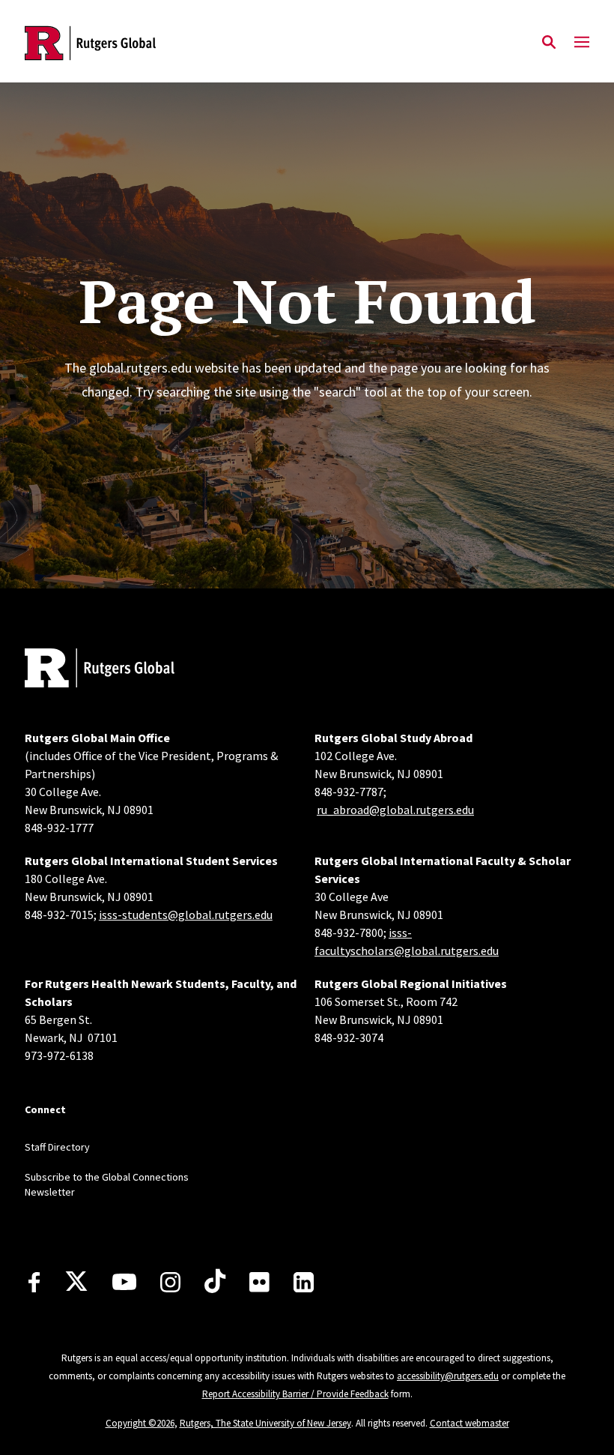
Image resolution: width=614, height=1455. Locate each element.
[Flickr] (259, 1282)
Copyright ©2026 (140, 1423)
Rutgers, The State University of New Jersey (265, 1423)
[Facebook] (34, 1282)
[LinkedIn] (304, 1282)
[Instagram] (170, 1282)
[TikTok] (214, 1282)
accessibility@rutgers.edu (448, 1376)
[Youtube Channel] (124, 1282)
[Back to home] (123, 669)
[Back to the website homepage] (90, 43)
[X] (76, 1282)
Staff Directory (57, 1147)
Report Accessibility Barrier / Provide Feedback (295, 1394)
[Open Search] (548, 42)
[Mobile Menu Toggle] (581, 42)
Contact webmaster (469, 1423)
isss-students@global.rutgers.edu (186, 914)
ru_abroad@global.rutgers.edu (395, 809)
